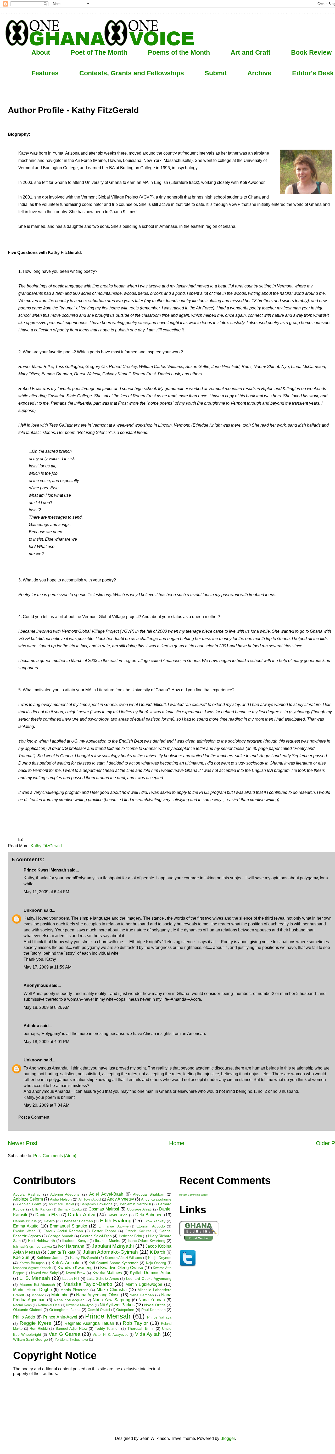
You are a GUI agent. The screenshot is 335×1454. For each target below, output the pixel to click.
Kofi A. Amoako (66, 1262)
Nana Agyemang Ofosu (98, 1295)
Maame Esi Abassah (37, 1284)
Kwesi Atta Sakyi (45, 1273)
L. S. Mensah (34, 1278)
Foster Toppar (104, 1231)
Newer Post (22, 1143)
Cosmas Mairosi (103, 1209)
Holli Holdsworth (41, 1240)
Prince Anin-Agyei (60, 1317)
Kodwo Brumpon (32, 1263)
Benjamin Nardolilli (135, 1204)
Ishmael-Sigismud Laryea (32, 1246)
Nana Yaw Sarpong (111, 1300)
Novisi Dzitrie (155, 1305)
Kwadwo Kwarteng (75, 1267)
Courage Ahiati (139, 1209)
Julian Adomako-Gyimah (110, 1252)
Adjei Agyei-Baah (106, 1194)
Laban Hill (70, 1278)
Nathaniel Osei (49, 1305)
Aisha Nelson (61, 1199)
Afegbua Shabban (148, 1194)
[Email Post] (20, 839)
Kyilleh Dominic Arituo (150, 1272)
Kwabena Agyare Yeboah (32, 1268)
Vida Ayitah (148, 1334)
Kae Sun (21, 1257)
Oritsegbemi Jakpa (64, 1310)
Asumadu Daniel (61, 1204)
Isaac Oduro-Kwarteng (146, 1240)
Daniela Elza (47, 1215)
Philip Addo (24, 1317)
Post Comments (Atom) (54, 1155)
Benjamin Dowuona (96, 1204)
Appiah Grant (30, 1204)
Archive (259, 73)
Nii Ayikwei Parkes (117, 1305)
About (40, 52)
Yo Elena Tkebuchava (71, 1340)
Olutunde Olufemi (27, 1310)
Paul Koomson (153, 1310)
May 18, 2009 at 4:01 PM (46, 1041)
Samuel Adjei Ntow (71, 1328)
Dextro (49, 1221)
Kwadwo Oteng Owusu (121, 1267)
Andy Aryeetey (120, 1199)
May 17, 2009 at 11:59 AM (47, 967)
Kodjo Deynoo (159, 1257)
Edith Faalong (116, 1220)
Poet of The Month (99, 52)
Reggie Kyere (35, 1323)
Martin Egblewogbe (143, 1284)
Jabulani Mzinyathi (113, 1246)
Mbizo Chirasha (112, 1289)
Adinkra (31, 1025)
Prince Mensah (107, 1316)
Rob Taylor (135, 1323)
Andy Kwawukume (156, 1199)
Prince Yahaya (159, 1317)
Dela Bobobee (149, 1215)
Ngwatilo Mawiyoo (79, 1305)
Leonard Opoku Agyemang (148, 1278)
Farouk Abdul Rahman (63, 1231)
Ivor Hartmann (71, 1246)
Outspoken (125, 1310)
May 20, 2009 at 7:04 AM (46, 1105)
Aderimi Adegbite (65, 1194)
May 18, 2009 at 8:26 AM (46, 1007)
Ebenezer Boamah (77, 1221)
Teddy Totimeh (107, 1328)
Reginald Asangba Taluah (89, 1323)
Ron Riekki (39, 1328)
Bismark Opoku (70, 1209)
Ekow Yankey (154, 1221)
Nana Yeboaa (151, 1300)
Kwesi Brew (75, 1273)
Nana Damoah (142, 1295)
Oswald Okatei (99, 1310)
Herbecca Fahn (130, 1236)
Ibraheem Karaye (75, 1241)
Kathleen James (50, 1257)
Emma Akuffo (25, 1226)
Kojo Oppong (156, 1263)
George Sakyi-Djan (95, 1236)
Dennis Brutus (25, 1221)
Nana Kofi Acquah (69, 1300)
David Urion (117, 1215)
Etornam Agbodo (150, 1226)
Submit (216, 73)
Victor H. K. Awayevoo (110, 1335)
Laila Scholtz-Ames (103, 1278)
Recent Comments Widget (193, 1194)
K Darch (157, 1252)
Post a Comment (33, 1117)
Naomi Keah (22, 1305)
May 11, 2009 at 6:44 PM (46, 892)
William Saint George (30, 1339)
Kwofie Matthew (107, 1272)
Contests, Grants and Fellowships (131, 73)
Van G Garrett (64, 1334)
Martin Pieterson (74, 1290)
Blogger (227, 1438)
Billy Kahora (41, 1209)
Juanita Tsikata (61, 1252)
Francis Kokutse (138, 1231)
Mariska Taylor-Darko (88, 1284)
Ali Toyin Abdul (90, 1199)
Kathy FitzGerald (46, 846)
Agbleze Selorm (28, 1199)
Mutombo (60, 1295)
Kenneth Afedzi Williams (123, 1258)
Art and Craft (250, 52)
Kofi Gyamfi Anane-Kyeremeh (113, 1263)
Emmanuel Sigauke (68, 1226)
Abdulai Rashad (27, 1194)
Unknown (33, 910)
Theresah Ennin (140, 1328)
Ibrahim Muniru (107, 1240)
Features (45, 73)
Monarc (37, 1295)
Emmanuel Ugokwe (113, 1226)
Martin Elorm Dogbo (32, 1289)
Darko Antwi (81, 1214)
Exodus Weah (24, 1231)
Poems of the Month (179, 52)
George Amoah (60, 1236)
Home (176, 1143)
